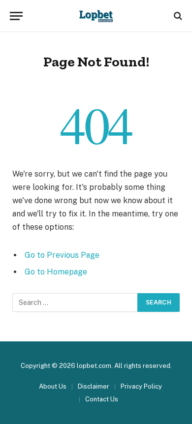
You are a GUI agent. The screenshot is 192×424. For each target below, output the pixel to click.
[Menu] (16, 16)
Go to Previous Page (62, 255)
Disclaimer (93, 386)
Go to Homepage (56, 271)
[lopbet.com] (96, 16)
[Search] (177, 16)
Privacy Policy (142, 386)
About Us (52, 386)
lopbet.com (94, 365)
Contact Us (101, 399)
